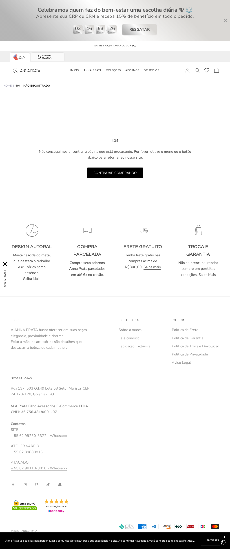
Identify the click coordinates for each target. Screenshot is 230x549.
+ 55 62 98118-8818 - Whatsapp (39, 468)
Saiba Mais (31, 278)
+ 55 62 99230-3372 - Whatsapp (39, 435)
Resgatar (139, 29)
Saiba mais (152, 267)
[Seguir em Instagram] (24, 484)
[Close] (5, 264)
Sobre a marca (130, 329)
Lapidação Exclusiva (134, 346)
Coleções (113, 70)
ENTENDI (213, 540)
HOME (8, 85)
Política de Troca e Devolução (195, 346)
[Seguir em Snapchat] (60, 484)
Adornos (132, 70)
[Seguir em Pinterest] (36, 484)
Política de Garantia (187, 338)
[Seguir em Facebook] (13, 484)
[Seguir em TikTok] (48, 484)
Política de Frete (185, 329)
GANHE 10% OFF (5, 278)
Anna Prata (93, 70)
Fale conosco (129, 338)
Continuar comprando (115, 173)
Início (74, 70)
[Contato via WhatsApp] (223, 542)
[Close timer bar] (225, 20)
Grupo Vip (151, 70)
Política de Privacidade (190, 354)
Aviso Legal (181, 362)
